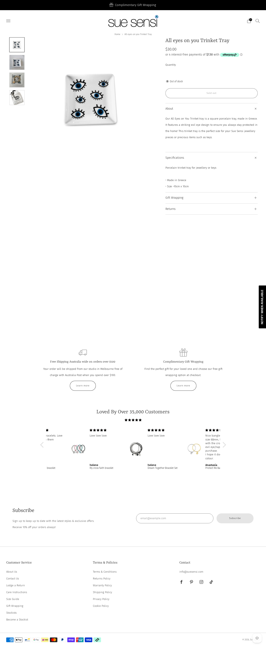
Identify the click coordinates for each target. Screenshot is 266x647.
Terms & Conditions (105, 571)
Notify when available (262, 307)
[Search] (258, 21)
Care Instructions (16, 592)
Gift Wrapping (14, 605)
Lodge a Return (15, 585)
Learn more (83, 385)
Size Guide (12, 599)
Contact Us (12, 578)
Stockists (11, 612)
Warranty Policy (102, 585)
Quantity (170, 64)
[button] (43, 445)
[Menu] (8, 21)
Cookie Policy (101, 605)
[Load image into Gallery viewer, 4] (16, 97)
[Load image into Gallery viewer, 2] (16, 62)
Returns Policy (101, 578)
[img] (133, 420)
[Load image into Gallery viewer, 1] (16, 44)
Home (117, 34)
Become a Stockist (17, 619)
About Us (11, 571)
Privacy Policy (101, 599)
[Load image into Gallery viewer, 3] (16, 80)
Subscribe (235, 518)
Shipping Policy (102, 592)
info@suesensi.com (191, 571)
